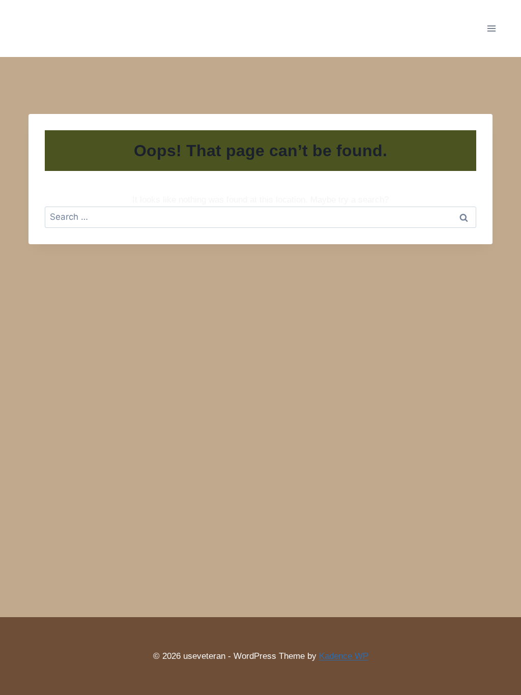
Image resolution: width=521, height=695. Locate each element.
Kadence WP (343, 656)
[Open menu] (491, 28)
